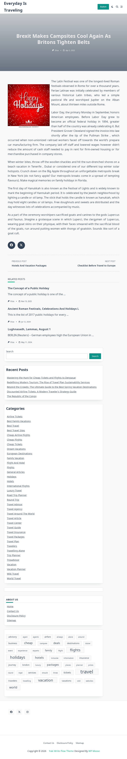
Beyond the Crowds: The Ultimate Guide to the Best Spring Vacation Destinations (52, 387)
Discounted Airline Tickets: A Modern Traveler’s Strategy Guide (41, 391)
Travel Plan (13, 541)
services (32, 672)
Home (10, 606)
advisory (12, 636)
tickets (67, 672)
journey (12, 664)
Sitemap (11, 620)
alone (70, 637)
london (25, 664)
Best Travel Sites (16, 430)
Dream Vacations (16, 448)
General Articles (16, 472)
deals (56, 643)
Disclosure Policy (16, 615)
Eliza (57, 50)
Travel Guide (14, 527)
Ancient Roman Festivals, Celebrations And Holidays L (43, 309)
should (45, 673)
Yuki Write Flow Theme (61, 751)
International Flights (18, 485)
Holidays (11, 476)
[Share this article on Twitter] (21, 245)
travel (86, 672)
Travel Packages (15, 536)
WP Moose (94, 751)
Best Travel (13, 425)
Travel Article (14, 518)
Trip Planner (14, 555)
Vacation (11, 564)
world (13, 687)
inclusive (54, 658)
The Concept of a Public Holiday (28, 288)
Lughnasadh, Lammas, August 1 (29, 329)
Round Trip (13, 499)
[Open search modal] (117, 6)
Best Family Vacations (19, 421)
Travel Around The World (21, 513)
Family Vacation (15, 458)
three (55, 673)
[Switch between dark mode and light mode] (112, 6)
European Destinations (19, 453)
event (10, 650)
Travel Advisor (14, 504)
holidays (17, 657)
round (10, 673)
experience (22, 650)
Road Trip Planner (17, 495)
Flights (10, 467)
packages (53, 664)
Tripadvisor (13, 559)
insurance (84, 657)
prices (90, 665)
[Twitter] (19, 712)
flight (60, 650)
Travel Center (14, 522)
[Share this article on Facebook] (11, 245)
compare (43, 643)
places (68, 665)
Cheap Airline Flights (18, 435)
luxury (38, 665)
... (64, 294)
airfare (47, 636)
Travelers (12, 546)
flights (75, 650)
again (25, 637)
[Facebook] (11, 712)
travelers (12, 680)
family (48, 650)
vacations (66, 680)
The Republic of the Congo (21, 396)
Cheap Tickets (14, 444)
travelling (27, 681)
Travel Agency (14, 509)
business (12, 643)
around (81, 637)
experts (36, 650)
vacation (45, 680)
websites (89, 681)
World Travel (14, 578)
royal (20, 673)
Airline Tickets (14, 416)
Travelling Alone (16, 550)
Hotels (10, 481)
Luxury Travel (14, 490)
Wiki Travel (13, 573)
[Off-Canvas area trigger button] (121, 6)
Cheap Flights (14, 439)
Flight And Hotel (16, 462)
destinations (73, 643)
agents (36, 637)
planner (79, 665)
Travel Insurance (16, 532)
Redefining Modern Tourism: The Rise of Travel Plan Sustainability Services (48, 382)
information (69, 658)
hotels (39, 658)
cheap (28, 643)
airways (60, 637)
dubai (87, 643)
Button (103, 6)
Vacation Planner (16, 569)
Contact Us (13, 611)
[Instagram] (27, 712)
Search (9, 351)
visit (79, 681)
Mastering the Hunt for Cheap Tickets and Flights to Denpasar (41, 377)
